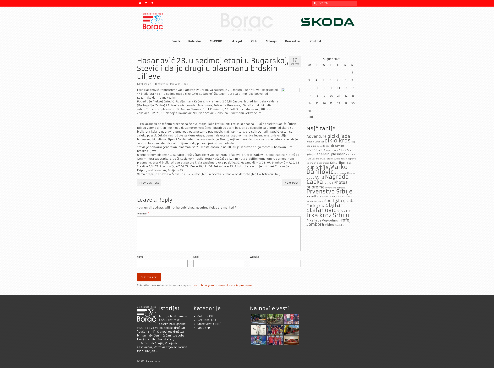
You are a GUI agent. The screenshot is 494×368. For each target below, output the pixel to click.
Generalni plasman (329, 154)
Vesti (201, 328)
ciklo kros (338, 140)
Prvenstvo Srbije (329, 191)
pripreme (315, 187)
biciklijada (338, 136)
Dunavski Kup (330, 150)
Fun (349, 150)
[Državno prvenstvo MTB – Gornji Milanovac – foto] (274, 319)
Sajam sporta (345, 196)
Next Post (291, 182)
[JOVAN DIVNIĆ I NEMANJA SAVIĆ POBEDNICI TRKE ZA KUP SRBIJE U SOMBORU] (291, 319)
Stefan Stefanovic (325, 208)
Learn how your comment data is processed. (223, 285)
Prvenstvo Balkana (335, 188)
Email (196, 257)
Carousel (319, 142)
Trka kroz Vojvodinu (322, 220)
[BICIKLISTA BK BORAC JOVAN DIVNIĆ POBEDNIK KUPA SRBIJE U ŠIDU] (291, 330)
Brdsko (310, 142)
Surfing (341, 211)
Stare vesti (174, 84)
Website (254, 257)
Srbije (322, 206)
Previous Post (149, 182)
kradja (326, 163)
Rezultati (313, 196)
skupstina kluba (314, 201)
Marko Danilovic (327, 169)
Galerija (202, 316)
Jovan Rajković (348, 159)
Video (329, 225)
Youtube (339, 225)
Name (140, 257)
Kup (349, 163)
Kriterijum (338, 162)
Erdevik (342, 150)
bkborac (146, 84)
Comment (143, 213)
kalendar (311, 163)
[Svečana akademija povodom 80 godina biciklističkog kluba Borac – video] (258, 330)
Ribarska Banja (330, 196)
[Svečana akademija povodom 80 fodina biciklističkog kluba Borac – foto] (291, 340)
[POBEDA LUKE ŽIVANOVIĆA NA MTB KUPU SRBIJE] (258, 340)
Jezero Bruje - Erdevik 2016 (326, 159)
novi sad (328, 183)
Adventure (316, 136)
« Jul (309, 117)
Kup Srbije (317, 167)
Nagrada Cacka (327, 179)
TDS (349, 211)
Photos (341, 182)
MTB (319, 177)
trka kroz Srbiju (327, 215)
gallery (310, 154)
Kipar (319, 163)
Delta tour (325, 146)
